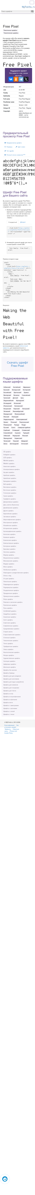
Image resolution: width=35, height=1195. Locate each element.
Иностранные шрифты (10, 522)
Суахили (17, 433)
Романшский (8, 425)
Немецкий (15, 417)
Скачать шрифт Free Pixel (17, 364)
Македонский (8, 414)
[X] (26, 79)
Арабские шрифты (9, 475)
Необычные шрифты (10, 570)
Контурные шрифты (9, 546)
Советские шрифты (9, 623)
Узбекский (7, 436)
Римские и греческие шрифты (12, 602)
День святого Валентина (11, 505)
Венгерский (7, 395)
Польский (14, 422)
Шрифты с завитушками (11, 705)
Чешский (16, 441)
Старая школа (7, 632)
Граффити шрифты (9, 499)
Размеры (9, 147)
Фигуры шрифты (8, 655)
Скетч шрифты (8, 620)
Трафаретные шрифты (10, 646)
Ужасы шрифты (8, 649)
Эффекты (8, 729)
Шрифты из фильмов (10, 699)
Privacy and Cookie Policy (10, 732)
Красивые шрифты (9, 549)
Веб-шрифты (7, 484)
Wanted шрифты (8, 460)
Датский (15, 398)
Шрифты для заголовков (11, 679)
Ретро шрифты (8, 599)
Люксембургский (18, 411)
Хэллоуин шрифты (9, 661)
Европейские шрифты (10, 514)
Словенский (26, 430)
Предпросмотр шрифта (14, 143)
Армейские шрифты (9, 478)
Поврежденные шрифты (11, 584)
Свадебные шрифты (9, 614)
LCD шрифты (7, 457)
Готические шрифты (9, 493)
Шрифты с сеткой (9, 711)
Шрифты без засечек (10, 670)
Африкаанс (26, 387)
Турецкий (26, 433)
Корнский (17, 409)
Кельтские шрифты (9, 534)
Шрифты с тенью (8, 714)
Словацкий (15, 430)
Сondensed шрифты (9, 611)
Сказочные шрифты (9, 617)
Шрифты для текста (9, 691)
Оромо (6, 422)
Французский (8, 438)
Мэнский (6, 417)
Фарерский (16, 436)
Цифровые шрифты (9, 664)
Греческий (7, 398)
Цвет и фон (21, 147)
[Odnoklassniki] (16, 79)
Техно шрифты (8, 643)
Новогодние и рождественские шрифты (16, 573)
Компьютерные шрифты (11, 543)
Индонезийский (8, 400)
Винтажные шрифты (9, 487)
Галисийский (26, 395)
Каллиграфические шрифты (12, 531)
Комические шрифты (10, 540)
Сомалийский (8, 433)
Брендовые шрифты (9, 481)
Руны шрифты (7, 608)
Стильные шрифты (9, 637)
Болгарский (26, 390)
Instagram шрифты (9, 455)
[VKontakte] (11, 79)
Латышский (25, 409)
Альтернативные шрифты (11, 469)
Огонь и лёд (7, 575)
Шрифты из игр (8, 694)
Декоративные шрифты (10, 502)
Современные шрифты (10, 626)
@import (22, 222)
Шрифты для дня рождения (12, 676)
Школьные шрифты (9, 667)
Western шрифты (8, 463)
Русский (6, 427)
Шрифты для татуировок (11, 688)
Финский (25, 436)
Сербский (7, 430)
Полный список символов (15, 155)
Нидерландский (9, 419)
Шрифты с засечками (10, 708)
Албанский (7, 387)
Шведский (24, 441)
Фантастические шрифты (11, 652)
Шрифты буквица (8, 673)
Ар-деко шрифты (8, 472)
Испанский (17, 403)
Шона (5, 444)
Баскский (6, 390)
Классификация (9, 725)
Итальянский (8, 406)
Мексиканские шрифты (10, 561)
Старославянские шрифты (11, 635)
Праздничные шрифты (10, 593)
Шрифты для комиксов (10, 685)
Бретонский (17, 392)
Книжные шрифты (9, 537)
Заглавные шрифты (9, 516)
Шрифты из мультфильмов (12, 696)
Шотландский (14, 444)
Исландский (7, 403)
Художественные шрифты (11, 658)
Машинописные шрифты (11, 558)
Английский (16, 387)
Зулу (22, 398)
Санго (13, 427)
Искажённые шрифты (10, 525)
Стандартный (12, 222)
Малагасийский (20, 414)
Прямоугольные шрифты (11, 596)
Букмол (26, 392)
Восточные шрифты (9, 490)
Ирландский (20, 400)
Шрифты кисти (8, 702)
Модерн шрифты (8, 564)
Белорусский (16, 390)
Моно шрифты (8, 567)
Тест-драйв (10, 151)
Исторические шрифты (10, 528)
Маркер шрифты (8, 555)
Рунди (24, 425)
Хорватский (18, 438)
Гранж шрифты (8, 496)
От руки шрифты (8, 578)
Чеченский (7, 441)
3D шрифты (7, 452)
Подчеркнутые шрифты (10, 587)
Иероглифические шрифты (12, 519)
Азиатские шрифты (9, 466)
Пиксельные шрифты (10, 581)
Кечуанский (7, 409)
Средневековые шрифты (11, 629)
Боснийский (7, 392)
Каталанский (18, 406)
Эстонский (24, 444)
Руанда (16, 425)
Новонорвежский (21, 419)
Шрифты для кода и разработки (13, 682)
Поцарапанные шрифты (11, 590)
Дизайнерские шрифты (10, 508)
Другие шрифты (8, 511)
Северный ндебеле (24, 427)
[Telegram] (21, 79)
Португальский (24, 422)
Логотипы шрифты (9, 552)
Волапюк (16, 395)
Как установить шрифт (11, 726)
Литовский (7, 411)
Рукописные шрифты (10, 605)
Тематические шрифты (10, 640)
